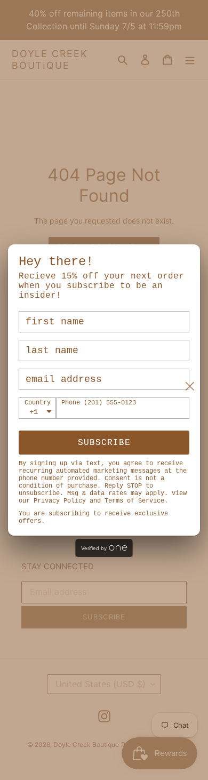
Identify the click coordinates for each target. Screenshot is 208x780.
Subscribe (104, 443)
